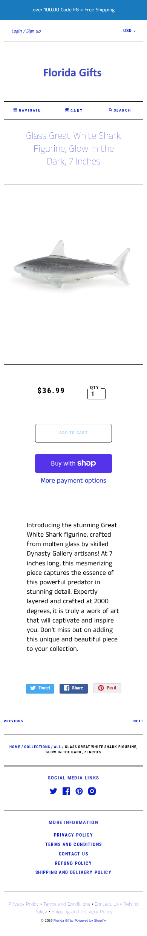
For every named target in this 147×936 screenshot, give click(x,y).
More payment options (73, 481)
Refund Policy (73, 863)
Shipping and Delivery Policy (73, 872)
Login (16, 31)
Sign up (33, 31)
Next (138, 721)
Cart (75, 111)
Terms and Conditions (73, 844)
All (57, 747)
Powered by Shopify (90, 920)
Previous (13, 721)
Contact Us (73, 854)
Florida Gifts (63, 920)
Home (14, 747)
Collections (37, 747)
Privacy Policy (73, 835)
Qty (95, 387)
